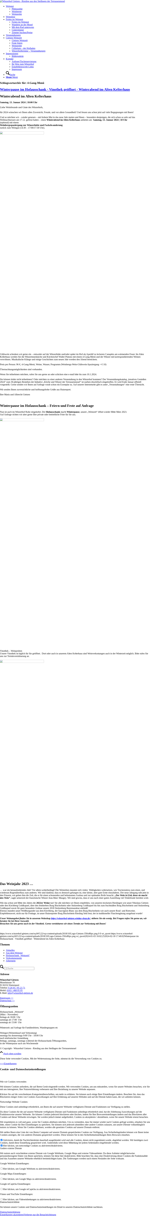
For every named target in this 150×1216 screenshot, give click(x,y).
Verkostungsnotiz (14, 958)
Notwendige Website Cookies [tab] (14, 1102)
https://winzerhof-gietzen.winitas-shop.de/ (70, 918)
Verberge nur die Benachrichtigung (40, 1214)
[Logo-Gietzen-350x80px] (32, 1)
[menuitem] (78, 10)
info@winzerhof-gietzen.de (20, 993)
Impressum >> (6, 998)
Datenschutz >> (7, 1000)
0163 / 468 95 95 (15, 990)
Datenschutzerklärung (10, 1212)
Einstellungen (10, 1063)
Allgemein (11, 960)
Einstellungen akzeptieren (12, 1214)
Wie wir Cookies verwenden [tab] (13, 1081)
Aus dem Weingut (14, 953)
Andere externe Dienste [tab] (11, 1148)
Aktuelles (10, 950)
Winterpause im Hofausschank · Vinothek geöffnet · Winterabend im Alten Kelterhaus (65, 89)
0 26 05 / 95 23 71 (16, 988)
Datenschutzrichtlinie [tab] (9, 1202)
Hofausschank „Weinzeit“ (18, 955)
